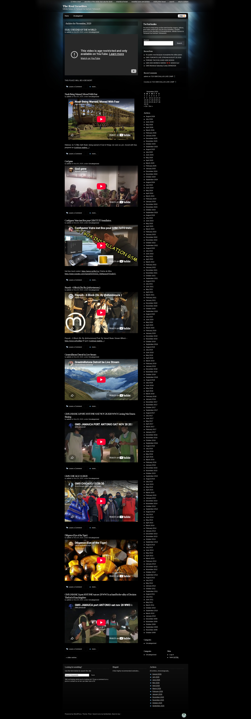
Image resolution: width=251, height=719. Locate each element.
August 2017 (150, 413)
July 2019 (149, 350)
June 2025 (149, 155)
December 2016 (151, 435)
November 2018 (151, 372)
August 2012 (150, 578)
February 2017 (151, 429)
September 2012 (152, 575)
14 (159, 98)
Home (67, 16)
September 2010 (152, 611)
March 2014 (150, 525)
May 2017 (149, 421)
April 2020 (149, 325)
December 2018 (151, 369)
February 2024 (151, 199)
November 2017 (151, 405)
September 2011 (152, 591)
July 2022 (149, 251)
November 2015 (151, 471)
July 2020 (149, 317)
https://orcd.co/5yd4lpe (73, 341)
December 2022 (151, 237)
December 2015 (151, 468)
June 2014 (149, 517)
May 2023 (149, 223)
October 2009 (151, 624)
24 (150, 102)
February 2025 (151, 166)
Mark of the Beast (159, 2)
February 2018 (151, 396)
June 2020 (149, 320)
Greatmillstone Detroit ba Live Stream (80, 354)
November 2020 (151, 306)
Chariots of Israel (122, 2)
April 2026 (149, 127)
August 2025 (150, 149)
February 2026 (151, 133)
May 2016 (149, 454)
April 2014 (149, 523)
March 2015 (150, 492)
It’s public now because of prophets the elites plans (164, 55)
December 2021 (151, 270)
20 (157, 100)
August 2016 (150, 446)
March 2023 (150, 229)
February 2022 (151, 265)
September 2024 (152, 180)
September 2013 (152, 542)
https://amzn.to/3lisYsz (90, 271)
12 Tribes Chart (76, 2)
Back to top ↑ (116, 714)
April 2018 (149, 391)
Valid (174, 657)
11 (152, 98)
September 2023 (152, 212)
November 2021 (151, 273)
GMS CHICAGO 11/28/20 (76, 476)
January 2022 (151, 267)
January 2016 (151, 465)
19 (154, 100)
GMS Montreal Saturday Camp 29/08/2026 (161, 66)
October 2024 (151, 177)
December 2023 (151, 204)
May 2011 (149, 602)
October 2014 (151, 506)
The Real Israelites (75, 6)
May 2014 (149, 520)
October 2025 (151, 144)
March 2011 (150, 605)
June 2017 (149, 418)
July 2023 (149, 218)
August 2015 (150, 479)
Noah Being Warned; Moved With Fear (81, 94)
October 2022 (151, 243)
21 (159, 100)
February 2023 (151, 232)
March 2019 (150, 361)
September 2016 (152, 443)
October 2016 (151, 440)
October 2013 (151, 539)
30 (147, 104)
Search (146, 40)
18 (152, 100)
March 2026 (150, 130)
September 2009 (152, 627)
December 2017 (151, 402)
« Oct (145, 106)
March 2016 (150, 460)
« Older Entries (71, 657)
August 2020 (150, 314)
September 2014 (152, 509)
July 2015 (149, 482)
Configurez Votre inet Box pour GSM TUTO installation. (88, 220)
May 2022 (149, 256)
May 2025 (149, 158)
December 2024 (151, 171)
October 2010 (151, 608)
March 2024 (150, 196)
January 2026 (151, 136)
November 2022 (151, 240)
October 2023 (151, 210)
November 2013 (151, 536)
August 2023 (150, 215)
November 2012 (151, 569)
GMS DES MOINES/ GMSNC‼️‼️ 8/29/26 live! (162, 63)
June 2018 (149, 385)
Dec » (151, 106)
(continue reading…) (81, 148)
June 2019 (149, 352)
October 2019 (151, 342)
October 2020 (151, 309)
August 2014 (150, 512)
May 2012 (149, 583)
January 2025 (151, 169)
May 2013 (149, 553)
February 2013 (151, 561)
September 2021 (152, 278)
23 (147, 102)
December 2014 (151, 501)
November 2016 (151, 438)
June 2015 (149, 484)
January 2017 (151, 432)
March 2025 (150, 163)
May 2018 (149, 388)
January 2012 (151, 586)
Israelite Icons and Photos (141, 2)
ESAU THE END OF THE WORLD (80, 29)
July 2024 (149, 185)
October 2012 (151, 572)
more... (94, 87)
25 (152, 102)
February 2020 (151, 331)
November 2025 (151, 141)
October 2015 (151, 473)
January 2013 (151, 564)
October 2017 (151, 407)
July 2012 (149, 580)
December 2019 (151, 336)
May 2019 (149, 355)
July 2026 (149, 119)
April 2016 (149, 457)
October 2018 (151, 374)
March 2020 (150, 328)
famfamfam (107, 714)
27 (157, 102)
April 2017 (149, 424)
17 (150, 100)
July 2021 (149, 284)
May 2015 (149, 487)
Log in (171, 655)
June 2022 (149, 254)
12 (154, 98)
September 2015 (152, 476)
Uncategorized (77, 16)
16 (147, 100)
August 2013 (150, 545)
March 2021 (150, 295)
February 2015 (151, 495)
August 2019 (150, 347)
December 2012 (151, 567)
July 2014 (149, 514)
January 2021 (151, 300)
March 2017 (150, 427)
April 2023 (149, 226)
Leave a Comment (75, 87)
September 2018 (152, 377)
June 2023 (149, 221)
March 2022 (150, 262)
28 (159, 102)
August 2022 (150, 248)
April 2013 (149, 556)
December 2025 (151, 138)
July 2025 (149, 152)
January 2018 (151, 399)
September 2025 (152, 147)
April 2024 (149, 193)
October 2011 (150, 589)
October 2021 (151, 276)
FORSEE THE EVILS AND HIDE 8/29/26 (160, 60)
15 (145, 100)
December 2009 (151, 619)
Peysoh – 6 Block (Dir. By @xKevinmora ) (82, 287)
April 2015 (149, 490)
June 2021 (149, 287)
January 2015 (151, 498)
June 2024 (149, 188)
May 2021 (149, 289)
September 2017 (152, 410)
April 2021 (149, 292)
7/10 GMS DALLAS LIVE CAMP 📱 (163, 76)
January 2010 (151, 616)
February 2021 (151, 298)
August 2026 (150, 116)
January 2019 (151, 366)
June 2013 (149, 550)
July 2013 (149, 547)
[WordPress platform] (184, 717)
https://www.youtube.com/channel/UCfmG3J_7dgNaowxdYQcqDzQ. (90, 274)
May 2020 (149, 322)
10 (150, 98)
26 (154, 102)
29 (145, 104)
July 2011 (149, 597)
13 (157, 98)
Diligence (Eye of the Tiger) (76, 535)
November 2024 (151, 174)
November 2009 (151, 622)
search (171, 2)
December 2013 (151, 534)
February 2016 (151, 462)
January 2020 (151, 333)
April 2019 (149, 358)
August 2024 (150, 182)
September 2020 (152, 311)
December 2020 (151, 303)
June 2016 (149, 451)
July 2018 (149, 383)
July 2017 (149, 416)
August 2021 (150, 281)
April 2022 (149, 259)
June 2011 (149, 600)
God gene (69, 161)
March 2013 (150, 558)
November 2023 (151, 207)
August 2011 (150, 594)
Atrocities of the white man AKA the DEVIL (98, 2)
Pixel (90, 714)
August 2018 (150, 380)
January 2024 (151, 201)
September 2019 (152, 344)
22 (145, 102)
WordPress (78, 714)
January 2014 (151, 531)
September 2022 (152, 245)
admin (69, 32)
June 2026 (149, 122)
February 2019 (151, 363)
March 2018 (150, 394)
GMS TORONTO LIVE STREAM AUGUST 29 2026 (163, 57)
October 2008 (151, 633)
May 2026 (149, 125)
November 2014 (151, 503)
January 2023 (151, 234)
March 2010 (150, 613)
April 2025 (149, 160)
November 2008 (151, 630)
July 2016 (149, 449)
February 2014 (151, 528)
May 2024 (149, 191)
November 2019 (151, 339)
